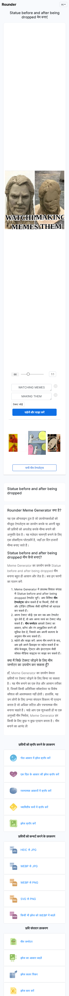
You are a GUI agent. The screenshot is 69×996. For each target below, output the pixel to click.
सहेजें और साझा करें (34, 412)
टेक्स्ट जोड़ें (18, 404)
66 (15, 374)
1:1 (52, 374)
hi (62, 4)
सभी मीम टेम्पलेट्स (34, 468)
